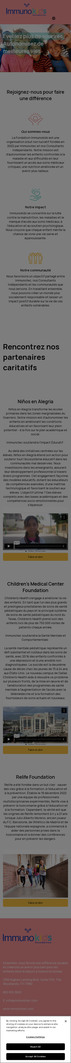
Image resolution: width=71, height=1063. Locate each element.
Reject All (35, 1046)
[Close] (65, 1021)
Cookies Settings (35, 1036)
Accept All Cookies (35, 1056)
